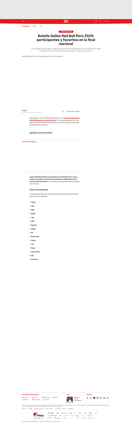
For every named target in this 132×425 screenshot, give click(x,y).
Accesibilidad (70, 408)
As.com (24, 111)
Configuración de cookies (60, 408)
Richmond (49, 418)
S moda (78, 418)
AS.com (85, 413)
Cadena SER (80, 413)
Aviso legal (30, 408)
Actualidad (25, 26)
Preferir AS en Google (73, 111)
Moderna (57, 418)
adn (90, 413)
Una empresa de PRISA (38, 414)
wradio (60, 416)
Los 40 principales (57, 413)
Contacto (24, 408)
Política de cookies (49, 408)
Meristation (92, 418)
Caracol (95, 413)
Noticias (35, 26)
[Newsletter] (96, 21)
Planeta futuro (83, 416)
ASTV (41, 26)
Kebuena (90, 416)
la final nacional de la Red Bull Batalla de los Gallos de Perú (54, 119)
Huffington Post (52, 416)
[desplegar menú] (23, 21)
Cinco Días (66, 416)
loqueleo (84, 418)
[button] (62, 111)
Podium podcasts (65, 418)
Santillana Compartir (73, 413)
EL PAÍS (50, 413)
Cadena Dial (72, 416)
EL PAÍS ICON (71, 418)
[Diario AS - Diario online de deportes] (66, 21)
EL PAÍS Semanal (77, 416)
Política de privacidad (38, 408)
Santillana (64, 413)
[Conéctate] (100, 21)
